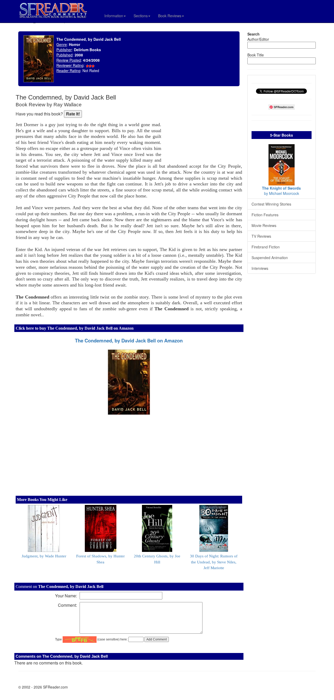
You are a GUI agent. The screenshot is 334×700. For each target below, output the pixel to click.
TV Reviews (261, 236)
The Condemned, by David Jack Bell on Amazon (129, 340)
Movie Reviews (264, 225)
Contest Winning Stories (271, 204)
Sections (141, 15)
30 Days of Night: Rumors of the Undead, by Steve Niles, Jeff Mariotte (213, 562)
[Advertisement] (203, 128)
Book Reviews (169, 15)
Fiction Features (265, 214)
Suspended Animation (270, 257)
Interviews (260, 268)
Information (113, 15)
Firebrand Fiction (266, 246)
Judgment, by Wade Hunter (44, 556)
